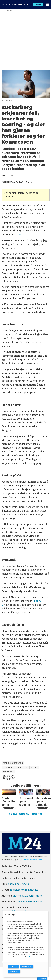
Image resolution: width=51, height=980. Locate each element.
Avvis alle (13, 966)
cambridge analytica (15, 767)
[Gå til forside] (3, 4)
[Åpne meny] (47, 4)
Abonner (38, 4)
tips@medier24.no (18, 883)
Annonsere (17, 4)
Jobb (8, 4)
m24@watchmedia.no (29, 901)
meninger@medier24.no (24, 889)
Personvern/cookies (32, 859)
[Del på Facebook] (4, 777)
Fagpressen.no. (34, 957)
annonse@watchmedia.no (28, 895)
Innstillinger (42, 978)
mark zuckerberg (13, 763)
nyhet (34, 767)
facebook (8, 771)
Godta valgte (26, 966)
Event (27, 4)
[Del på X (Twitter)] (8, 777)
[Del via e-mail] (13, 777)
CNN (19, 234)
